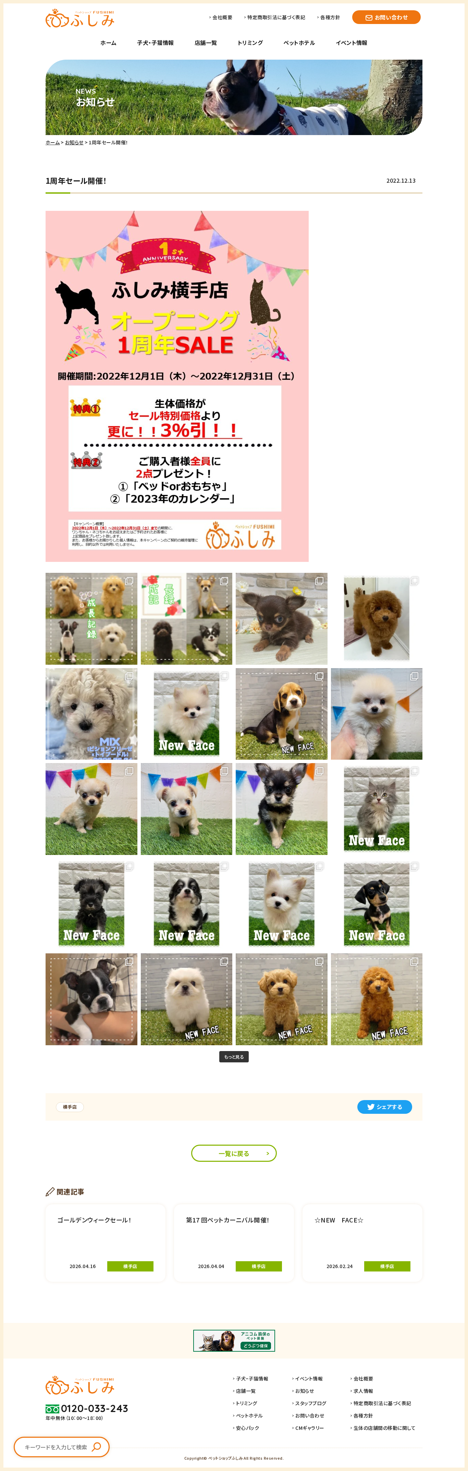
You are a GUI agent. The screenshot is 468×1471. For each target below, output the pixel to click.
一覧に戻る (234, 1153)
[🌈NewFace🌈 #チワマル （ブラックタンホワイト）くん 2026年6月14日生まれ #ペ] (282, 809)
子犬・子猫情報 (155, 42)
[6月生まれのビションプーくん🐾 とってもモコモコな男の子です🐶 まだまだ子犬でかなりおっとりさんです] (91, 714)
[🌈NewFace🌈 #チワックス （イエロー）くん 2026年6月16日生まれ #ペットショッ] (187, 809)
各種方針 (330, 17)
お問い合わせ (391, 17)
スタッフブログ (310, 1403)
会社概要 (222, 17)
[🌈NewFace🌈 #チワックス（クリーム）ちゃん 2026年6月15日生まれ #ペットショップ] (91, 809)
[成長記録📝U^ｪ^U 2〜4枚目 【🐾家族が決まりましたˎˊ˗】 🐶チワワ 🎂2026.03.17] (187, 619)
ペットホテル (299, 42)
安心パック (247, 1428)
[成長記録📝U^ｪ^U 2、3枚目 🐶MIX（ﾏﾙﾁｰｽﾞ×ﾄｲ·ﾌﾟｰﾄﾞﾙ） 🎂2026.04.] (91, 619)
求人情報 (363, 1391)
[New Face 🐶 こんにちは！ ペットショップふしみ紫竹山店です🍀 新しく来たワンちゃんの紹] (187, 714)
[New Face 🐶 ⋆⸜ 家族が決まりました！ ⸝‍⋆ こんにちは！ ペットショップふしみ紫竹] (282, 904)
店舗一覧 (206, 42)
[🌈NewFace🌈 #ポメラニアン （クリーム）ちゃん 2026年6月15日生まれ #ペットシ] (377, 714)
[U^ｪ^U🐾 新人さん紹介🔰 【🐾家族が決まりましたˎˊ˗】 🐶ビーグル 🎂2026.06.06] (282, 714)
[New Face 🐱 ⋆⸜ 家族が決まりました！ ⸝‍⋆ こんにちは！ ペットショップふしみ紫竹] (377, 809)
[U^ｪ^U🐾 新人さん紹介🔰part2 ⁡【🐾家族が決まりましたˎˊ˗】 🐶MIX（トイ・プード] (282, 999)
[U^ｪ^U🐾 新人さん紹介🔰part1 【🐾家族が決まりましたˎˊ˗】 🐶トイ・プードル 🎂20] (377, 999)
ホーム (108, 42)
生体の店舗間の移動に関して (385, 1428)
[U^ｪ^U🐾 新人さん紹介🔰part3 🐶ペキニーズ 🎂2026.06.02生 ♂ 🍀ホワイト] (187, 999)
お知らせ (74, 142)
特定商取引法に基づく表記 (276, 17)
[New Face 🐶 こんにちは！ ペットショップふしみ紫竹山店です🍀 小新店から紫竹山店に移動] (377, 904)
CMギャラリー (309, 1428)
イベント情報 (352, 42)
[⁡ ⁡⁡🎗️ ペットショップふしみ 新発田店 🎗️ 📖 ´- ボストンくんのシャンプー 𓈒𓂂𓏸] (91, 999)
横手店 (70, 1107)
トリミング (250, 42)
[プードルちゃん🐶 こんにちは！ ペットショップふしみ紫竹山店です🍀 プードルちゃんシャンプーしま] (377, 619)
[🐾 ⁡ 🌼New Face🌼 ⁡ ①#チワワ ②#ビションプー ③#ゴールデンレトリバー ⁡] (282, 619)
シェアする (389, 1106)
